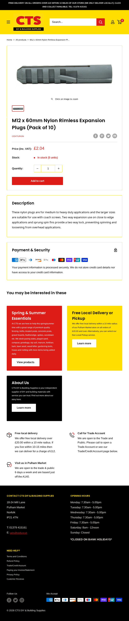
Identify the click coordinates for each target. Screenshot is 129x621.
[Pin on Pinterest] (102, 136)
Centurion (18, 136)
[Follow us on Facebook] (9, 600)
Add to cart (37, 180)
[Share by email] (114, 136)
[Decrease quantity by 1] (37, 168)
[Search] (100, 22)
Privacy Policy (13, 574)
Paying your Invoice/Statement (20, 570)
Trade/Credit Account (16, 565)
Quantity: (17, 168)
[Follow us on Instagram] (21, 600)
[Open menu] (8, 22)
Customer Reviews (15, 579)
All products (21, 40)
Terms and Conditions (17, 556)
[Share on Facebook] (95, 136)
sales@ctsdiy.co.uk (18, 533)
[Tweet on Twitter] (108, 136)
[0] (119, 22)
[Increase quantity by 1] (58, 168)
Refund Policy (13, 561)
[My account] (112, 22)
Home (9, 40)
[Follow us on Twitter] (15, 600)
